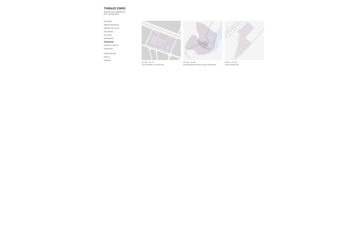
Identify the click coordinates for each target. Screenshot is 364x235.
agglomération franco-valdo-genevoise (199, 65)
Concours (108, 49)
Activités (108, 35)
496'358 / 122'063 (189, 62)
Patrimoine (108, 38)
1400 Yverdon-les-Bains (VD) (153, 65)
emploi (107, 57)
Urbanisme (109, 42)
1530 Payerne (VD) (231, 65)
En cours (108, 21)
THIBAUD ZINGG (115, 8)
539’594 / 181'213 (148, 62)
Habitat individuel (112, 25)
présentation (110, 53)
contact (107, 60)
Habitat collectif (111, 28)
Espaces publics (111, 45)
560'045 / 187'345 (231, 62)
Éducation (108, 31)
